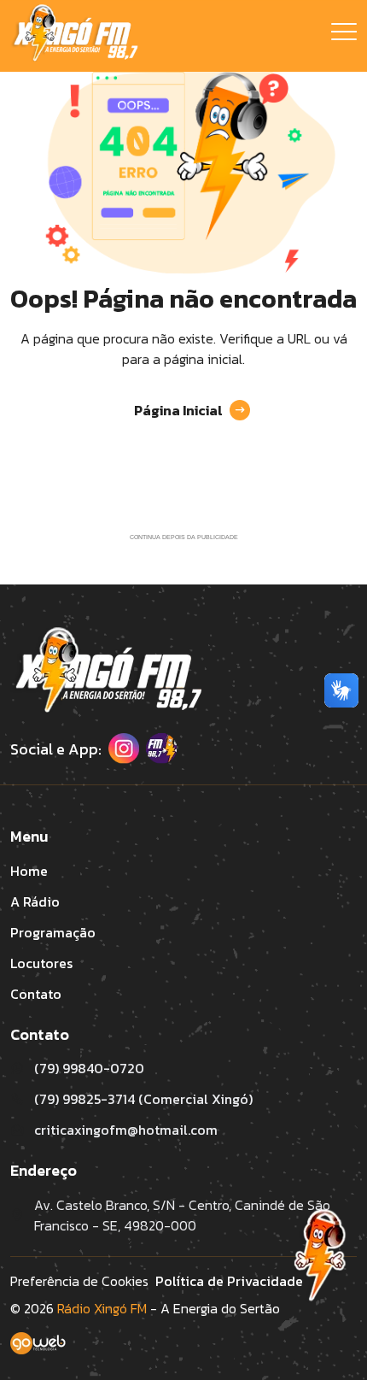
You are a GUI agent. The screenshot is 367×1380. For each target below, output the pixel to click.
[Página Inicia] (106, 670)
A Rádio (35, 901)
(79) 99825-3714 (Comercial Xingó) (143, 1099)
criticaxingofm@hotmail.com (126, 1129)
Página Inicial (178, 410)
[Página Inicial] (74, 33)
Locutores (41, 963)
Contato (35, 994)
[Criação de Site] (183, 1356)
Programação (53, 932)
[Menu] (344, 36)
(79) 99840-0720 (89, 1068)
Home (29, 870)
